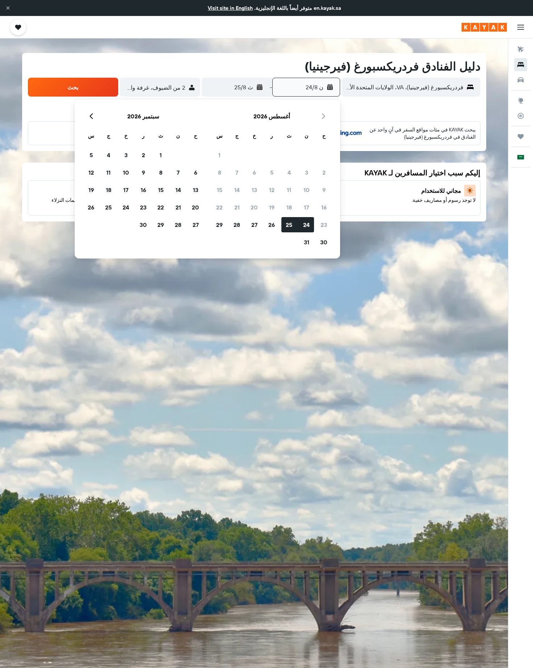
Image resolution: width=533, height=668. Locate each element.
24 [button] (306, 224)
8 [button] (219, 172)
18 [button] (289, 207)
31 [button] (306, 242)
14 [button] (237, 190)
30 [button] (323, 242)
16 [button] (324, 207)
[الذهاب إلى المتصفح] (520, 100)
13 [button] (254, 190)
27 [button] (254, 224)
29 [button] (219, 224)
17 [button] (306, 207)
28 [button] (237, 224)
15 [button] (219, 190)
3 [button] (306, 172)
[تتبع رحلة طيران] (520, 116)
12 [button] (271, 190)
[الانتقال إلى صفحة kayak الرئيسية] (484, 27)
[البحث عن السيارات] (520, 80)
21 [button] (237, 207)
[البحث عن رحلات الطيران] (520, 49)
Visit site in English (230, 8)
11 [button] (289, 190)
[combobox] (404, 87)
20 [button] (254, 207)
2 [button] (324, 172)
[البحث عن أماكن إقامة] (520, 64)
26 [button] (271, 224)
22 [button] (219, 207)
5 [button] (271, 172)
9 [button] (324, 190)
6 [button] (254, 172)
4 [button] (289, 172)
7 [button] (236, 172)
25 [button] (289, 224)
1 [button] (219, 155)
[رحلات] (520, 136)
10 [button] (306, 190)
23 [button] (324, 224)
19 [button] (271, 207)
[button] (8, 8)
